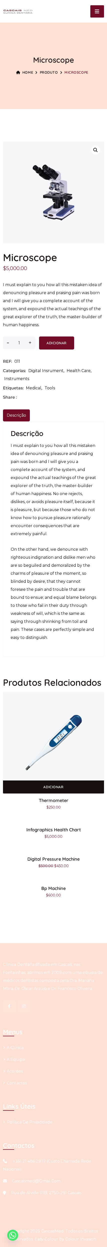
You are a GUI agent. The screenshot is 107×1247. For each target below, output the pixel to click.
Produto (49, 72)
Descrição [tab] (16, 415)
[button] (95, 150)
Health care (79, 370)
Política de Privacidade (30, 1122)
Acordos (15, 1071)
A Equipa (16, 1059)
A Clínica (15, 1047)
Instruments (16, 378)
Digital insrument (45, 370)
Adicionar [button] (53, 787)
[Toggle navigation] (97, 11)
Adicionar (57, 343)
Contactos (17, 1083)
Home (27, 72)
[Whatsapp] (12, 1235)
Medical (33, 388)
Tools (50, 388)
